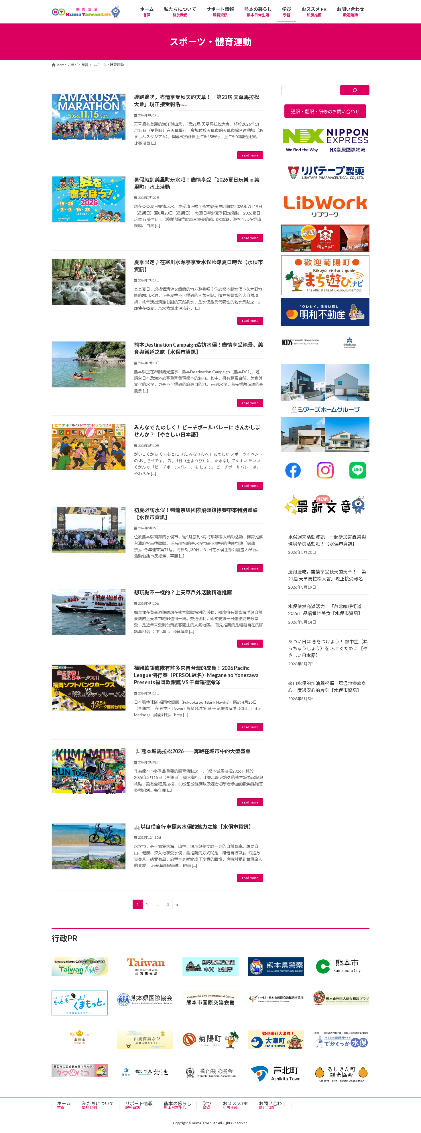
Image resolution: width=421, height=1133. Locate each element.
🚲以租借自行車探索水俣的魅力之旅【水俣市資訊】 (194, 827)
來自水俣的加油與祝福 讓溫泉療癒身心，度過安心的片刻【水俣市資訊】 (327, 686)
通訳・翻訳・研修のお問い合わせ (325, 111)
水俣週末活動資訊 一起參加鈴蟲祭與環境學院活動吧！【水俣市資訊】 (327, 540)
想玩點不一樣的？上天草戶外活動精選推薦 (183, 592)
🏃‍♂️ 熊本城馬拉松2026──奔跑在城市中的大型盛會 (192, 751)
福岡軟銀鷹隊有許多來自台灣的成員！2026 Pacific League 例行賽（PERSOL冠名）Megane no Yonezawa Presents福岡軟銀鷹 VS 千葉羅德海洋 (196, 675)
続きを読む (250, 155)
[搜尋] (355, 90)
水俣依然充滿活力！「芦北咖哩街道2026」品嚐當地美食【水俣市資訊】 (325, 610)
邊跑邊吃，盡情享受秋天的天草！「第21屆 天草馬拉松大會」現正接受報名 (327, 575)
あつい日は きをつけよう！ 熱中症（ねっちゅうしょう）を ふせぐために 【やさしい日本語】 (328, 648)
